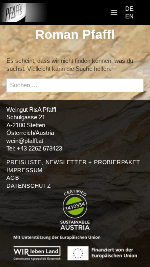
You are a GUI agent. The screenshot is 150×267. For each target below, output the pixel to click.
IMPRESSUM (24, 170)
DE (129, 8)
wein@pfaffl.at (24, 140)
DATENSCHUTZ (28, 186)
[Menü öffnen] (114, 12)
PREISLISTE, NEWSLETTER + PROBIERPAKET (73, 162)
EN (129, 16)
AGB (12, 178)
